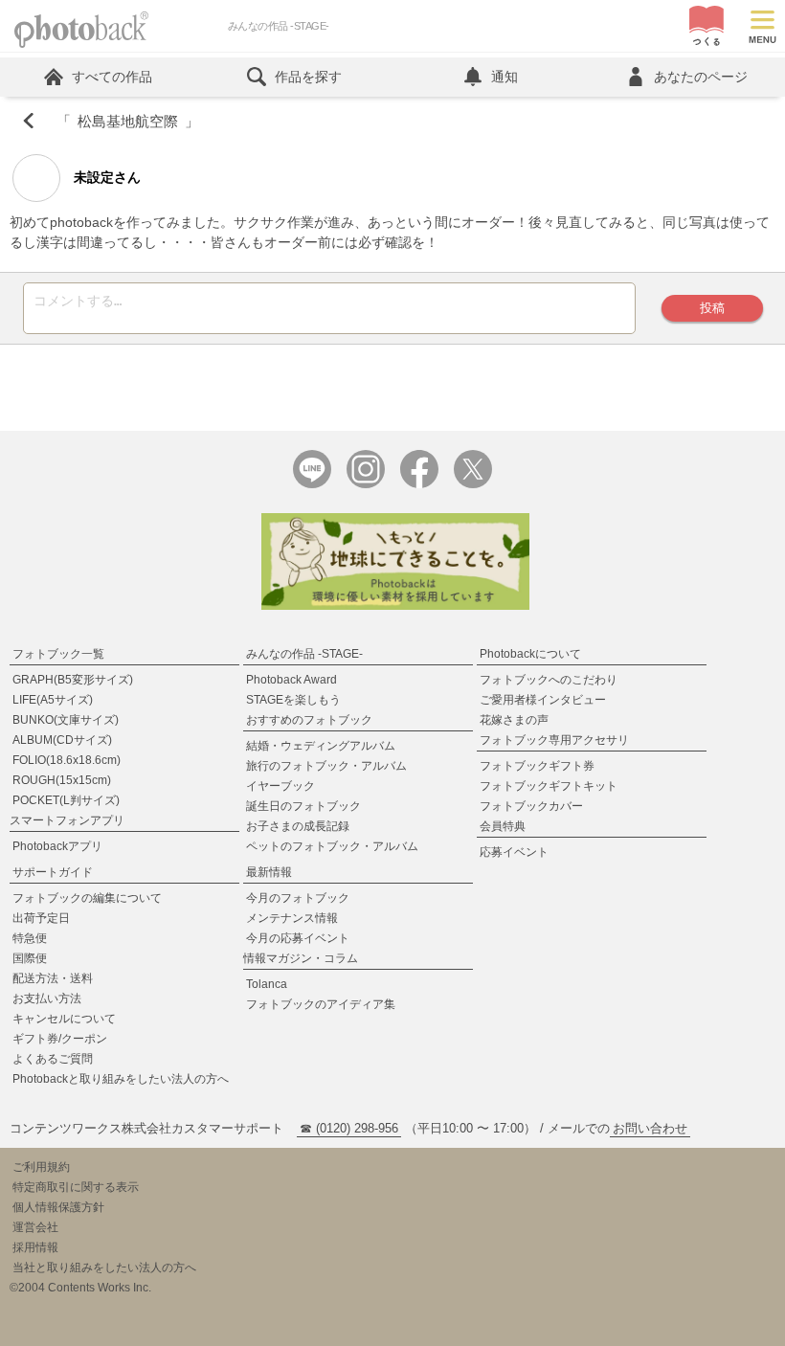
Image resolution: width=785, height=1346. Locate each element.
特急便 (29, 938)
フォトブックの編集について (87, 898)
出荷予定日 (41, 918)
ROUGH (61, 780)
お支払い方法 (46, 998)
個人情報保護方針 (58, 1207)
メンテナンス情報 (292, 918)
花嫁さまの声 (514, 720)
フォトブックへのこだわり (548, 679)
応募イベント (514, 852)
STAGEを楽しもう (293, 700)
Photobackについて (530, 654)
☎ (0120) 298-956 (349, 1128)
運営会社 (35, 1227)
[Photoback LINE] (312, 484)
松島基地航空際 (128, 121)
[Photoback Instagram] (366, 484)
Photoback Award (291, 679)
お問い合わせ (650, 1128)
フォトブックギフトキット (548, 786)
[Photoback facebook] (419, 484)
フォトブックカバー (531, 806)
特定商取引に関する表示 (75, 1187)
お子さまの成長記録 (297, 826)
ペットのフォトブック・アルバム (332, 846)
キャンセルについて (64, 1018)
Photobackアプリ (57, 846)
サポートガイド (52, 872)
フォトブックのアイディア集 (320, 1004)
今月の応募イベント (297, 938)
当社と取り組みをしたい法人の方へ (104, 1267)
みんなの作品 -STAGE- (304, 654)
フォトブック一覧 (58, 654)
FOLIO (66, 760)
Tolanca (266, 984)
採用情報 (35, 1247)
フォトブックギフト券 (537, 766)
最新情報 (269, 872)
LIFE (52, 700)
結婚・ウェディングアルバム (320, 745)
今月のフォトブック (297, 898)
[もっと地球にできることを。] (395, 605)
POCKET (66, 800)
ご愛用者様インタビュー (543, 700)
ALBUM (62, 740)
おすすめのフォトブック (309, 720)
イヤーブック (280, 786)
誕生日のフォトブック (303, 806)
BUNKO (65, 720)
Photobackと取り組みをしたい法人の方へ (120, 1079)
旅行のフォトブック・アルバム (326, 766)
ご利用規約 (41, 1167)
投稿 (712, 308)
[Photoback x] (473, 484)
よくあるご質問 (52, 1059)
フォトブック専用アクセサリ (554, 740)
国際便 (29, 958)
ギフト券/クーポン (59, 1038)
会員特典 (503, 826)
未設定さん (105, 177)
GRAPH (72, 679)
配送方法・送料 (52, 978)
